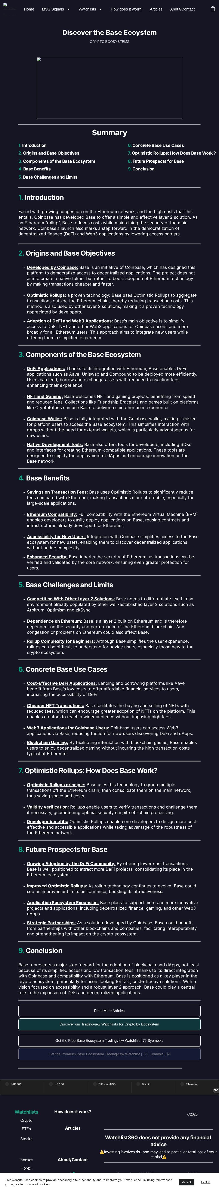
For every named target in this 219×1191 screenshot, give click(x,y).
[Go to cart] (213, 9)
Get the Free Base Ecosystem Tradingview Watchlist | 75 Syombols (109, 1041)
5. (20, 177)
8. (130, 161)
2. (20, 153)
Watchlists (87, 9)
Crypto (26, 1120)
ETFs (26, 1128)
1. (19, 145)
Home (29, 9)
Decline (205, 1182)
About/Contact (182, 9)
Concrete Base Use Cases (158, 145)
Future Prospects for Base (158, 161)
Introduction (33, 145)
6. (129, 145)
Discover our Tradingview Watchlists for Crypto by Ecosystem (109, 1024)
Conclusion (143, 169)
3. (20, 161)
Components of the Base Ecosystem (59, 161)
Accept (186, 1182)
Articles (156, 9)
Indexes (26, 1160)
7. (129, 153)
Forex (26, 1168)
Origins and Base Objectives (51, 153)
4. (20, 169)
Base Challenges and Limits (49, 177)
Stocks (26, 1139)
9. (129, 169)
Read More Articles (109, 1011)
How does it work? (126, 9)
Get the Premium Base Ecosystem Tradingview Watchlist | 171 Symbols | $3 (109, 1054)
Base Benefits (36, 169)
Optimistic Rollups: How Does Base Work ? (174, 153)
